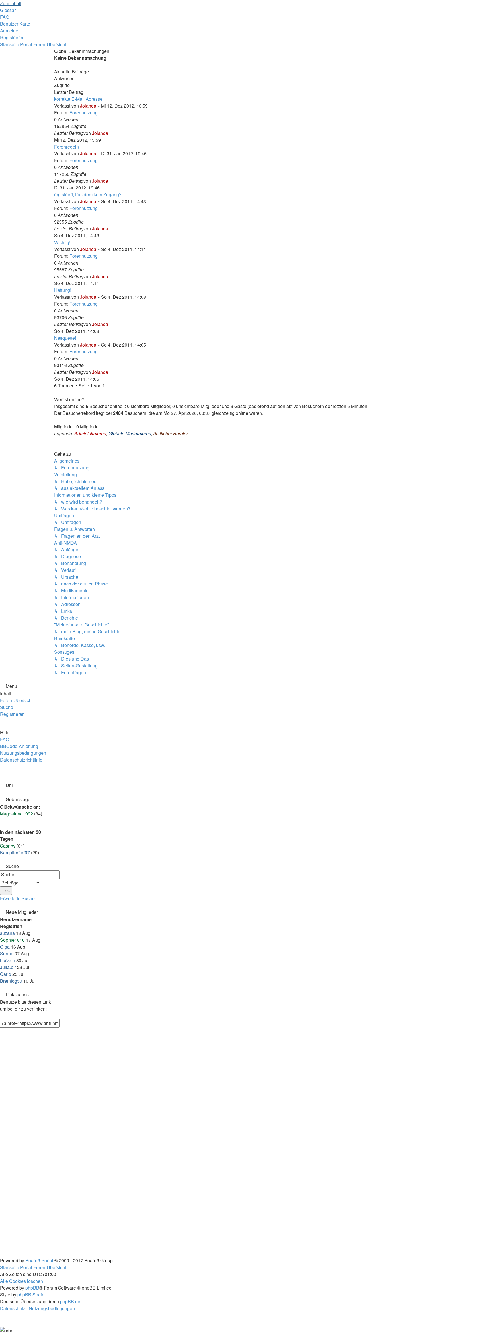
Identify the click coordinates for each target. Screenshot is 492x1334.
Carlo (5, 974)
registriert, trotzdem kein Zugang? (88, 194)
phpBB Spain (30, 1294)
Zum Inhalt (10, 3)
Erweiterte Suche (17, 898)
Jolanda (88, 105)
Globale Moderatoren (129, 433)
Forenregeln (66, 146)
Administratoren (90, 433)
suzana (7, 933)
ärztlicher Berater (170, 433)
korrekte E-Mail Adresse (78, 99)
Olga (5, 946)
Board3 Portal (39, 1260)
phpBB (32, 1287)
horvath (7, 960)
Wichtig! (62, 242)
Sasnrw (7, 845)
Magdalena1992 (16, 813)
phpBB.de (70, 1301)
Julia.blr (8, 967)
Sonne (6, 953)
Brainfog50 (11, 981)
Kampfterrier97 (15, 852)
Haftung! (62, 290)
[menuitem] (8, 10)
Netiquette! (65, 338)
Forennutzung (83, 112)
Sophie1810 (12, 940)
